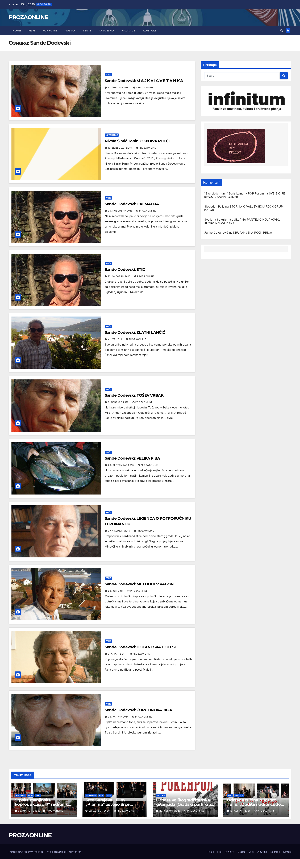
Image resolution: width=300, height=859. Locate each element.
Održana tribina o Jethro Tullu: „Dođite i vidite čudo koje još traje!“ (254, 804)
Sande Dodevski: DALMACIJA (132, 204)
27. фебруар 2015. (119, 530)
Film (31, 30)
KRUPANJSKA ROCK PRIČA (252, 232)
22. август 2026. (100, 810)
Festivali (20, 795)
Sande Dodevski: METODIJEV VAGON (139, 584)
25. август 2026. (29, 810)
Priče (108, 75)
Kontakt (150, 30)
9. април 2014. (117, 654)
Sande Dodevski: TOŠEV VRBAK (134, 395)
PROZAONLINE (28, 17)
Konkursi (50, 30)
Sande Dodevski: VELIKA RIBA (132, 458)
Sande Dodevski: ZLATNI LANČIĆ (135, 332)
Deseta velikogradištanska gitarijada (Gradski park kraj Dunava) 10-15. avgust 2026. (184, 804)
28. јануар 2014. (119, 716)
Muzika (69, 30)
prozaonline (144, 87)
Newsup (58, 851)
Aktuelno (106, 30)
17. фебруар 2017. (119, 87)
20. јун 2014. (116, 591)
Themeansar (74, 851)
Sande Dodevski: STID (125, 269)
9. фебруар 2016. (119, 402)
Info (38, 795)
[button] (281, 30)
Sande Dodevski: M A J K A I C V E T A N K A (144, 80)
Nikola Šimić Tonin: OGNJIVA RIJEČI (137, 141)
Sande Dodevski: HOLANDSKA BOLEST (141, 647)
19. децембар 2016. (120, 148)
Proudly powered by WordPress (26, 851)
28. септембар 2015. (121, 465)
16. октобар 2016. (120, 276)
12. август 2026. (241, 810)
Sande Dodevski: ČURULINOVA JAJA (138, 710)
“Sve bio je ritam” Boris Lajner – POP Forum (234, 193)
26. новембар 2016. (121, 210)
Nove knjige (112, 135)
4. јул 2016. (115, 339)
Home (16, 30)
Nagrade (128, 30)
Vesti (87, 30)
